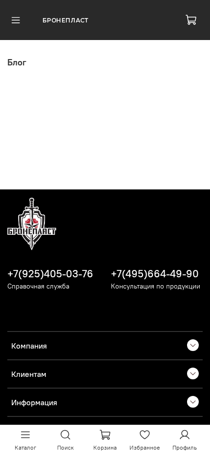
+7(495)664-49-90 (155, 273)
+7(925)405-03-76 (50, 273)
